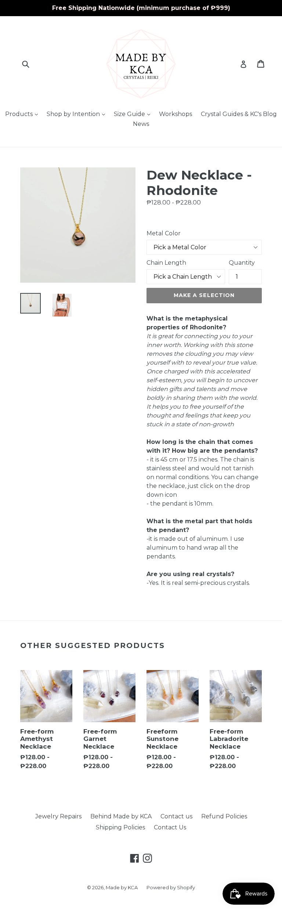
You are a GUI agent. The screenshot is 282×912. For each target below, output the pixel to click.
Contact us (176, 816)
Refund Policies (224, 816)
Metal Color (164, 233)
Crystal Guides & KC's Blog (239, 114)
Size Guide (134, 113)
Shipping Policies (120, 827)
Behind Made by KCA (121, 816)
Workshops (175, 114)
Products (23, 113)
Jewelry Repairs (58, 816)
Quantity (242, 262)
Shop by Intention (78, 113)
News (141, 123)
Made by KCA (122, 887)
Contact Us (170, 827)
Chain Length (166, 262)
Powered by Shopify (171, 887)
